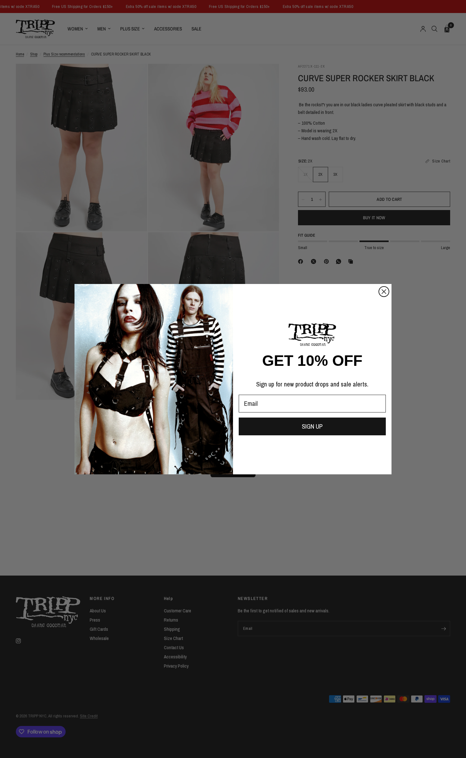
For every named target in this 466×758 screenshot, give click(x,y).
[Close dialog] (384, 292)
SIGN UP (312, 426)
